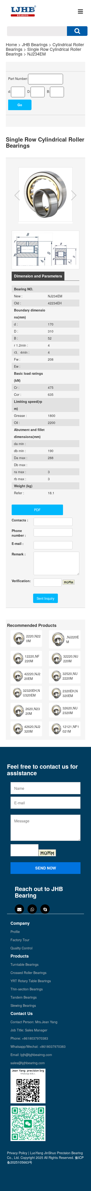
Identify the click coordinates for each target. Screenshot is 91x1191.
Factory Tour (19, 939)
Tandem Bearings (23, 997)
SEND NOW (45, 868)
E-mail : (18, 543)
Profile (15, 931)
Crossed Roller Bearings (28, 972)
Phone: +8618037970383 (29, 1038)
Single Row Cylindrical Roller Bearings (43, 51)
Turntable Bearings (24, 964)
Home (11, 44)
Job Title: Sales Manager (28, 1030)
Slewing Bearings (23, 1005)
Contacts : (20, 520)
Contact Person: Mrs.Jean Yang (33, 1021)
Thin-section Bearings (26, 989)
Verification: (21, 580)
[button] (17, 195)
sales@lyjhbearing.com (27, 1062)
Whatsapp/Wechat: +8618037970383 (38, 1046)
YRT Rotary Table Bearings (30, 980)
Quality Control (21, 948)
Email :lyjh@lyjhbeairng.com (31, 1054)
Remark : (19, 554)
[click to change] (68, 582)
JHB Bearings (35, 44)
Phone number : (19, 533)
